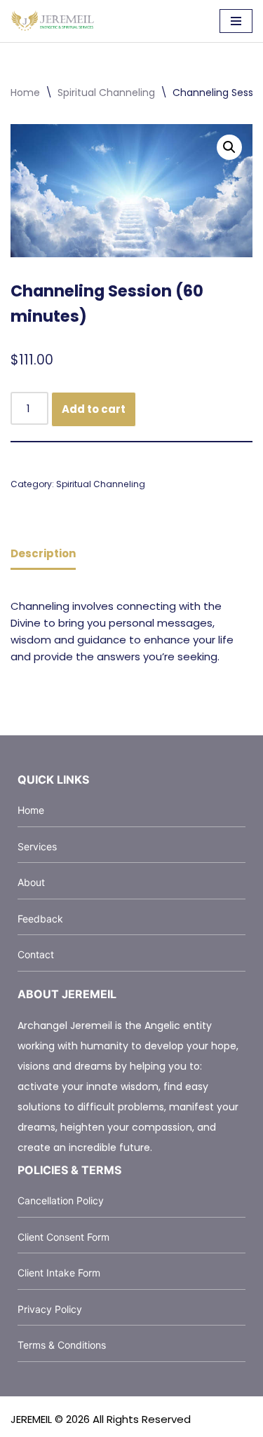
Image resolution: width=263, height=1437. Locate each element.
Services (37, 846)
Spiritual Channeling (106, 93)
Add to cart (94, 409)
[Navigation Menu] (236, 21)
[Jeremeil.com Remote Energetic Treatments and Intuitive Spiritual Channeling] (53, 21)
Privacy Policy (50, 1309)
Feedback (40, 919)
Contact (36, 954)
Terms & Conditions (62, 1345)
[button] (229, 147)
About (31, 882)
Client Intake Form (59, 1273)
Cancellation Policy (61, 1200)
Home (25, 93)
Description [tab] (43, 553)
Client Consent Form (63, 1237)
